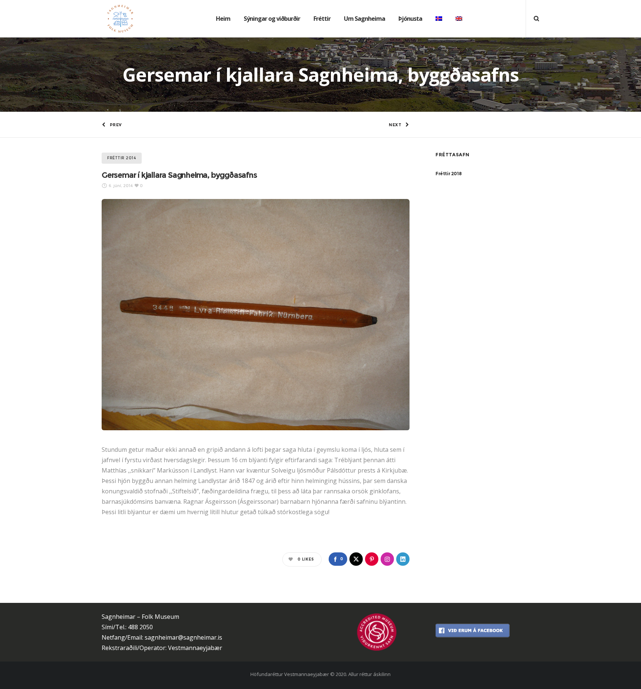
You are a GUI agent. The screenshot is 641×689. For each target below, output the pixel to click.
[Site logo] (115, 19)
